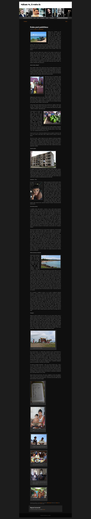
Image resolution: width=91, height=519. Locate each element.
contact (47, 17)
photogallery (42, 17)
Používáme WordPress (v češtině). (45, 515)
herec (38, 17)
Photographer (52, 17)
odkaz (57, 502)
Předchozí (25, 21)
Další (67, 21)
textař (41, 502)
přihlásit (44, 509)
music (35, 17)
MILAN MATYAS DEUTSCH (27, 17)
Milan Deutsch (41, 29)
